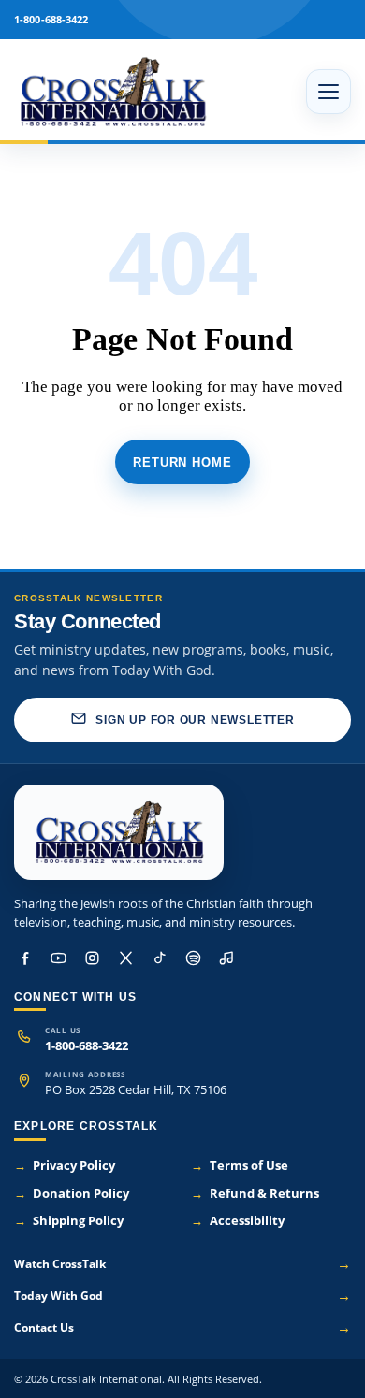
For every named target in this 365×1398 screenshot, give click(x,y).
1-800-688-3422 (86, 1046)
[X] (125, 958)
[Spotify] (192, 958)
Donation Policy (71, 1194)
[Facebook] (24, 958)
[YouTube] (58, 958)
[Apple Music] (226, 958)
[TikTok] (159, 958)
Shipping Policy (69, 1221)
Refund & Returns (255, 1194)
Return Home (183, 462)
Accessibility (238, 1221)
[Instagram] (91, 958)
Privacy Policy (64, 1166)
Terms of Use (239, 1166)
